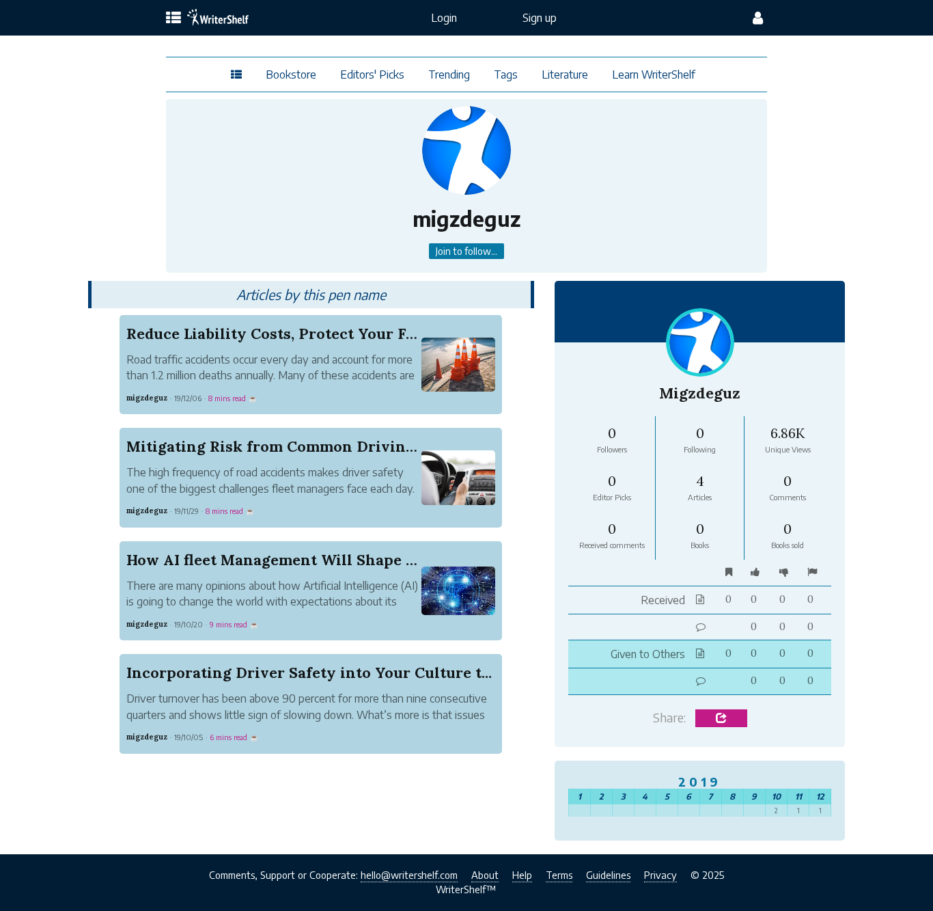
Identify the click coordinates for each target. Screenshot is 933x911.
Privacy (660, 875)
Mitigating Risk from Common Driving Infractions (314, 446)
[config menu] (757, 18)
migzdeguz (146, 398)
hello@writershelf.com (409, 875)
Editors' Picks (372, 74)
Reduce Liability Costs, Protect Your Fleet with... (304, 333)
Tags (506, 74)
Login (444, 18)
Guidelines (608, 875)
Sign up (540, 18)
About (485, 875)
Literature (565, 74)
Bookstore (291, 74)
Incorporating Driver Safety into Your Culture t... (309, 672)
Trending (449, 74)
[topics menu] (173, 18)
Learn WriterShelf (653, 74)
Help (522, 875)
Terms (559, 875)
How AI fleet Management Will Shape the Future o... (316, 559)
